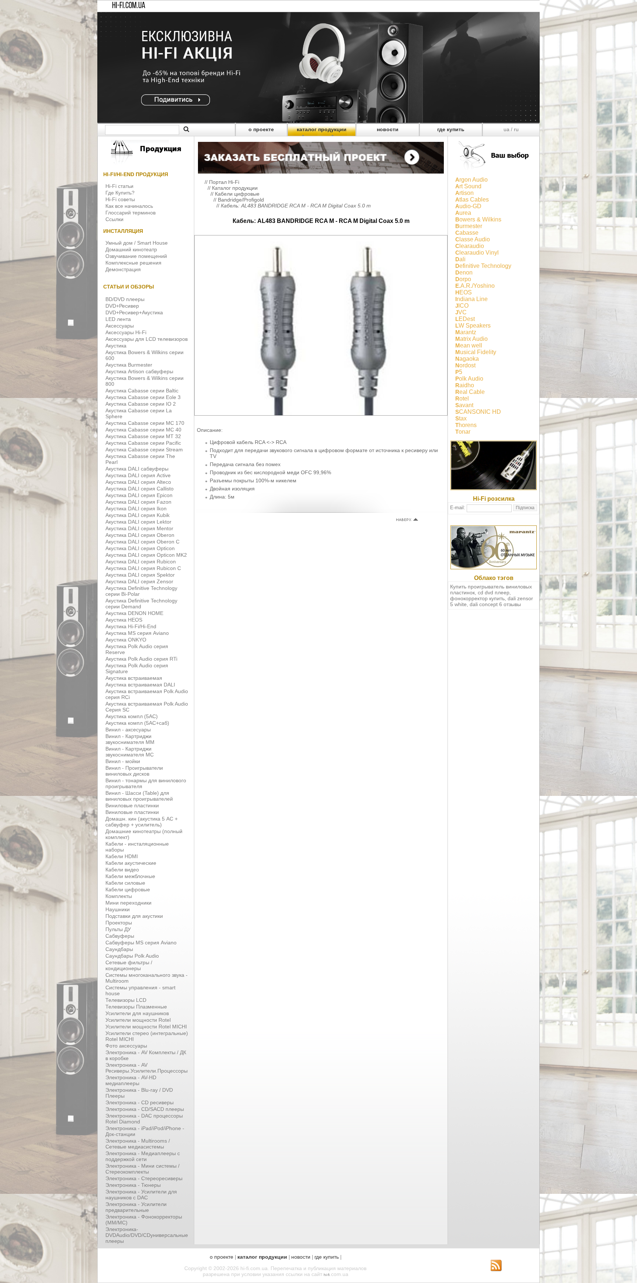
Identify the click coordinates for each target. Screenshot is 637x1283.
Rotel (462, 398)
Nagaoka (467, 359)
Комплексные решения (133, 263)
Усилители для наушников (137, 1013)
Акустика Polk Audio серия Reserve (136, 649)
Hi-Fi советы (120, 199)
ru (516, 129)
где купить (450, 129)
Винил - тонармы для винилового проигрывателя (145, 783)
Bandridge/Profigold (241, 200)
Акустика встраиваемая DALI (140, 685)
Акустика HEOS (123, 620)
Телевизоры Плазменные (136, 1007)
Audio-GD (468, 206)
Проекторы (118, 923)
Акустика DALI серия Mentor (139, 528)
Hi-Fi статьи (119, 186)
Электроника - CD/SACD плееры (144, 1109)
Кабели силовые (125, 883)
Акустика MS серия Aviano (137, 633)
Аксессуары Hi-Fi (125, 332)
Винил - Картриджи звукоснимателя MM (129, 739)
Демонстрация (123, 269)
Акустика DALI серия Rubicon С (143, 568)
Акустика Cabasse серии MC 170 (144, 423)
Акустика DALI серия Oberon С (142, 542)
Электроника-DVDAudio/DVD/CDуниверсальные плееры (146, 1235)
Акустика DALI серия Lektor (138, 522)
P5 (458, 372)
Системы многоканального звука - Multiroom (146, 978)
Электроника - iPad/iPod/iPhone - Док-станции (144, 1131)
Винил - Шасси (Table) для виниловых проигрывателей (139, 796)
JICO (462, 306)
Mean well (468, 345)
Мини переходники (128, 903)
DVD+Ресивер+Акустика (134, 312)
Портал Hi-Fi (224, 182)
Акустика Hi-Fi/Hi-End (130, 626)
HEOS (463, 292)
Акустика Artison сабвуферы (139, 371)
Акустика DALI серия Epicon (139, 495)
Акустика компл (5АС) (131, 716)
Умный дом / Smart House (136, 243)
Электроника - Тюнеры (133, 1185)
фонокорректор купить (477, 598)
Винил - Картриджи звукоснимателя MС (129, 752)
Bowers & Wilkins (478, 219)
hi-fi (327, 1275)
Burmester (468, 226)
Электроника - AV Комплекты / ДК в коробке (145, 1055)
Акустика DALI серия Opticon (140, 548)
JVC (461, 312)
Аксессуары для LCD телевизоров (146, 339)
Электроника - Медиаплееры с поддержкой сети (142, 1156)
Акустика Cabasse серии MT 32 (143, 436)
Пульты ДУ (118, 929)
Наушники (117, 909)
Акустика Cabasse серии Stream (144, 449)
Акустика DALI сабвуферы (136, 469)
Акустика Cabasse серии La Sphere (138, 413)
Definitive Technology (483, 266)
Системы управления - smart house (140, 990)
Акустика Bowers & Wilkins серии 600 (144, 355)
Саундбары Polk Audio (132, 956)
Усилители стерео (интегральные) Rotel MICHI (146, 1036)
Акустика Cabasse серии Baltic (141, 391)
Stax (461, 418)
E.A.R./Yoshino (475, 286)
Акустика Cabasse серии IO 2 (140, 404)
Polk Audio (469, 378)
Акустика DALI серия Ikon (136, 508)
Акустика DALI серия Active (138, 475)
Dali (460, 259)
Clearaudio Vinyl (477, 252)
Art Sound (468, 186)
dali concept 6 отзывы (495, 604)
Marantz (465, 332)
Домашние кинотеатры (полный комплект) (143, 834)
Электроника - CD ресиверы (139, 1102)
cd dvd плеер (493, 592)
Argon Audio (471, 179)
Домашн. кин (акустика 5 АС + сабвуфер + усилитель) (141, 822)
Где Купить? (120, 193)
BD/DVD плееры (125, 299)
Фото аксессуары (126, 1046)
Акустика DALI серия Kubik (137, 515)
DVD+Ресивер (122, 306)
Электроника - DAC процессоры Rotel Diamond (144, 1119)
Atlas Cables (472, 199)
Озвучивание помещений (136, 256)
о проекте (261, 129)
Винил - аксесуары (128, 730)
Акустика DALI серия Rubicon (140, 561)
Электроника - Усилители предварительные (136, 1207)
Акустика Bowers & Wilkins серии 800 (144, 381)
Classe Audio (472, 239)
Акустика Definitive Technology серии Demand (141, 603)
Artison (464, 193)
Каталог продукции (235, 188)
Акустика (115, 346)
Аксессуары (119, 326)
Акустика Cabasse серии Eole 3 (143, 397)
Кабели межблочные (130, 876)
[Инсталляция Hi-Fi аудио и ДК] (321, 156)
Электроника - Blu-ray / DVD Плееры (139, 1093)
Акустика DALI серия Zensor (139, 581)
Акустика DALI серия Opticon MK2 (146, 555)
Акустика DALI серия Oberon (139, 535)
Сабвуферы (119, 936)
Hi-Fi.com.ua (128, 5)
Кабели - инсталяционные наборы (137, 847)
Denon (464, 272)
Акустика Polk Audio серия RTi (141, 659)
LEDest (465, 319)
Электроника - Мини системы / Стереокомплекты (142, 1169)
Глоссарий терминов (130, 213)
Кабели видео (122, 870)
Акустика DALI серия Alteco (138, 482)
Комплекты (118, 896)
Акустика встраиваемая (133, 678)
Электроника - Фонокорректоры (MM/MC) (143, 1220)
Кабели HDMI (121, 856)
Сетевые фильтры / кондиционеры (128, 965)
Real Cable (470, 392)
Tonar (462, 432)
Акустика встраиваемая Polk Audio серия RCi (146, 694)
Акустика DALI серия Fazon (138, 502)
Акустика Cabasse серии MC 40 (143, 430)
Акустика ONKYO (125, 640)
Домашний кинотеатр (131, 249)
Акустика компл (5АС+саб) (137, 723)
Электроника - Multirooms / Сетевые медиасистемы (137, 1144)
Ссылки (114, 219)
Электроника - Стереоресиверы (143, 1178)
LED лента (118, 319)
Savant (464, 405)
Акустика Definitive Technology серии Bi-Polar (141, 591)
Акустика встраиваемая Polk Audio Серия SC (146, 707)
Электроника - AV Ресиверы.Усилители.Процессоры (146, 1068)
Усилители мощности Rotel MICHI (146, 1026)
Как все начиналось (129, 206)
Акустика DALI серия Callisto (139, 489)
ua (506, 129)
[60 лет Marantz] (493, 567)
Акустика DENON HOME (134, 613)
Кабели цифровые (127, 889)
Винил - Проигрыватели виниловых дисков (134, 771)
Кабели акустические (130, 863)
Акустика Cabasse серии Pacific (143, 443)
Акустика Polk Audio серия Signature (136, 668)
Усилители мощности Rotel (138, 1020)
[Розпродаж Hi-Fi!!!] (318, 121)
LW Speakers (473, 325)
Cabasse (466, 233)
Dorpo (463, 279)
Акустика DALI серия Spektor (140, 575)
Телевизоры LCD (125, 1000)
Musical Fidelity (475, 352)
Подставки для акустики (134, 916)
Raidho (464, 385)
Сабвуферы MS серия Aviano (141, 942)
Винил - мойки (122, 761)
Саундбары (119, 949)
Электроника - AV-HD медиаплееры (130, 1080)
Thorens (466, 425)
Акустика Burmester (128, 365)
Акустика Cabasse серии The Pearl (140, 459)
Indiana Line (471, 299)
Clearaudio (469, 246)
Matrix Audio (471, 339)
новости (387, 129)
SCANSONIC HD (478, 412)
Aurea (463, 213)
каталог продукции (322, 129)
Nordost (465, 365)
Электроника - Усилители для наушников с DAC (141, 1194)
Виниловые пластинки (132, 805)
